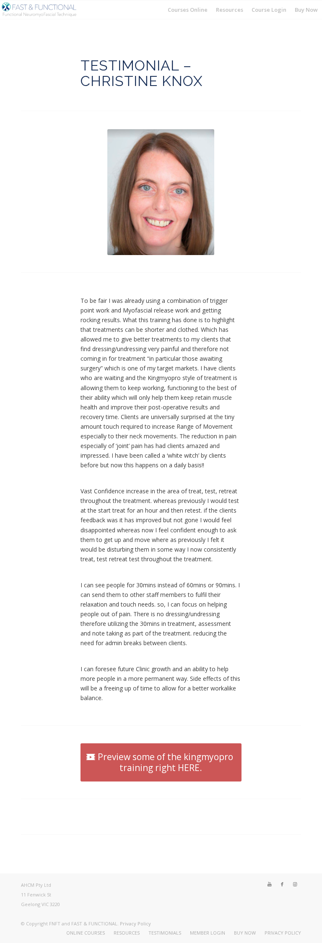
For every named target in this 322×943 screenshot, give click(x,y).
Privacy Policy (135, 923)
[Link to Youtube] (269, 884)
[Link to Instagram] (294, 884)
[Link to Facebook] (282, 884)
